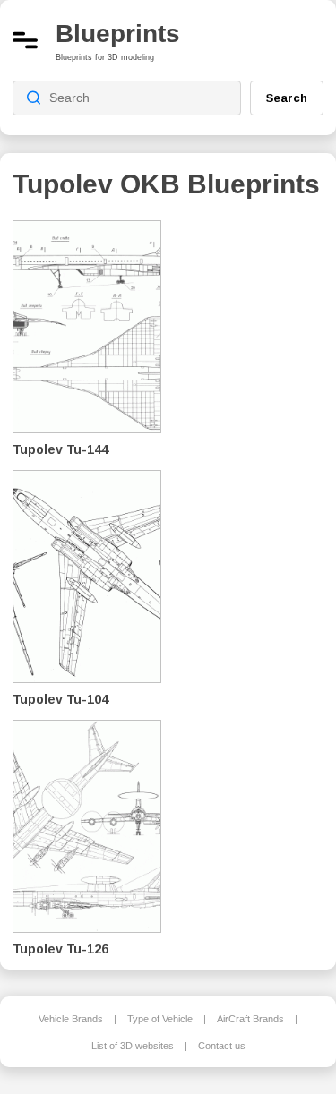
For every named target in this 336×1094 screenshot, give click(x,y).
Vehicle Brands (71, 1018)
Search (286, 97)
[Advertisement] (255, 483)
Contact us (222, 1045)
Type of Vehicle (160, 1018)
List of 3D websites (132, 1045)
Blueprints (118, 33)
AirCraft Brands (250, 1018)
